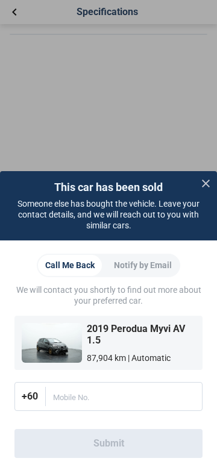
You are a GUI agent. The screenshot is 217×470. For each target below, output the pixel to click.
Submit (108, 443)
